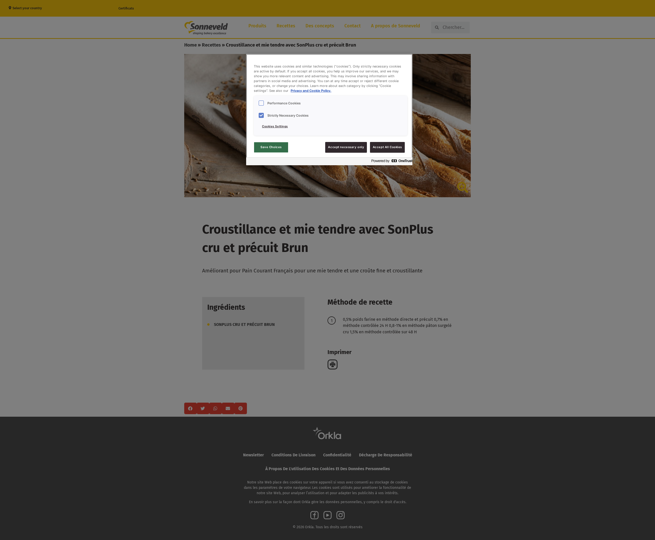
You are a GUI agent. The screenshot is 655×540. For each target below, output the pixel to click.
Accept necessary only (346, 147)
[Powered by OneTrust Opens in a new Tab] (390, 162)
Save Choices (271, 147)
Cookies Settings (275, 126)
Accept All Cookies (387, 147)
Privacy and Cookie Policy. (311, 91)
